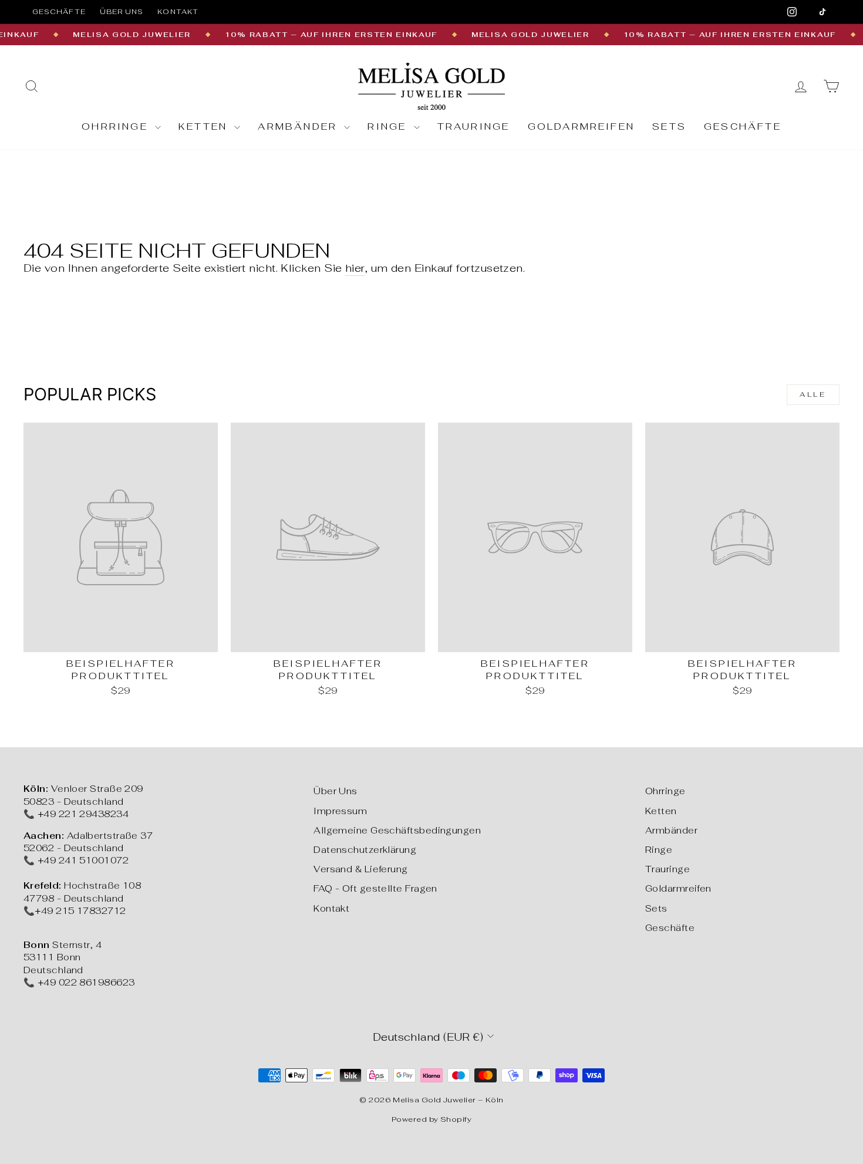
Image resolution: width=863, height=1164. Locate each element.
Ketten (204, 126)
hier (355, 268)
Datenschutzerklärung (364, 849)
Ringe (389, 126)
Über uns (122, 11)
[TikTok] (822, 12)
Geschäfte (59, 11)
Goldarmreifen (581, 126)
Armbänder (299, 126)
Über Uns (335, 791)
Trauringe (473, 126)
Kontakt (177, 11)
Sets (669, 126)
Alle (813, 394)
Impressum (340, 811)
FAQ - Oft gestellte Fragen (375, 888)
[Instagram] (792, 12)
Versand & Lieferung (360, 869)
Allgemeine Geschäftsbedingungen (397, 830)
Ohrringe (117, 126)
